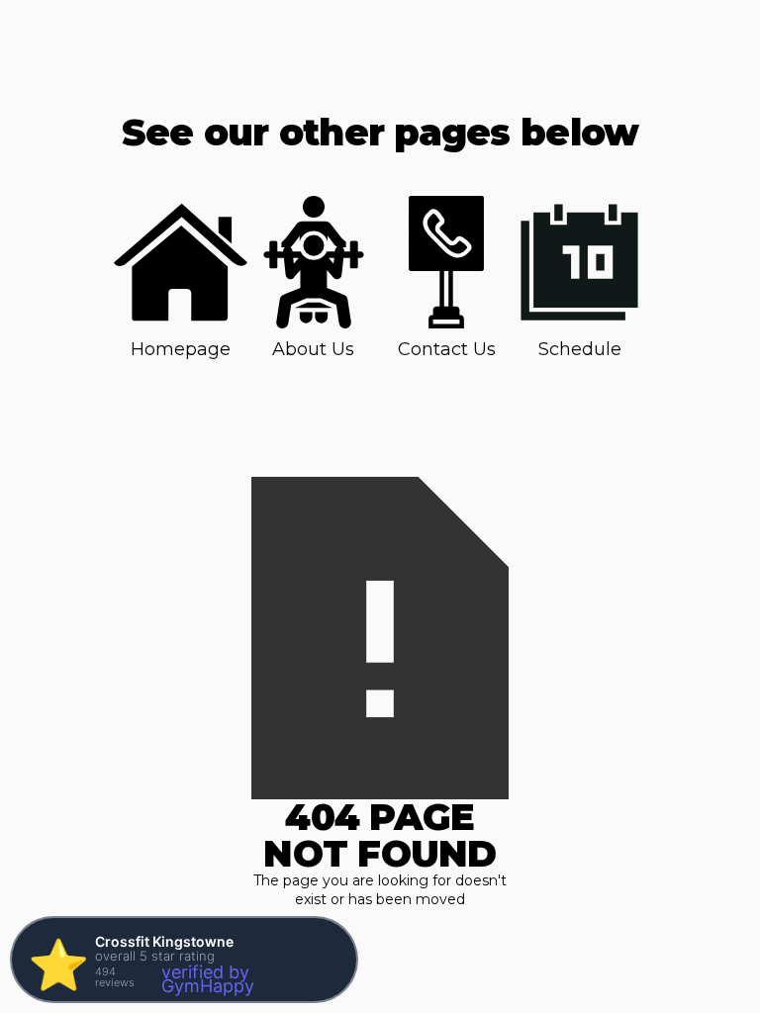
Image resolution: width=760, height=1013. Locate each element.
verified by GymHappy (207, 979)
